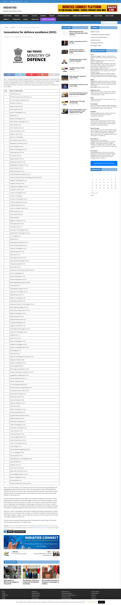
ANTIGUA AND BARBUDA (105, 141)
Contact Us (94, 598)
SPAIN (111, 134)
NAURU (92, 107)
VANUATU (109, 108)
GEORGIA (107, 113)
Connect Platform (48, 19)
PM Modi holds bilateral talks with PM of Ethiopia (78, 60)
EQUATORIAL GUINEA (112, 57)
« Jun (92, 195)
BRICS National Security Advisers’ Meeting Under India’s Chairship (78, 33)
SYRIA (110, 93)
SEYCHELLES (101, 70)
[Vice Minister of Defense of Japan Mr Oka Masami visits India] (31, 572)
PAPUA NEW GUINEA (108, 107)
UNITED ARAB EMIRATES (96, 94)
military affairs (19, 531)
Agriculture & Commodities (82, 16)
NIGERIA (101, 66)
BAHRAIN (92, 91)
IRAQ (98, 91)
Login (26, 1)
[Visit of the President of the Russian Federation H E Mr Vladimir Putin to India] (65, 111)
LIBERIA (110, 60)
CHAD (96, 57)
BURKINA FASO (106, 63)
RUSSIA (103, 114)
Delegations (98, 16)
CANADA (92, 140)
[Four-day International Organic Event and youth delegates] (65, 94)
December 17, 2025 (75, 44)
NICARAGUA (108, 153)
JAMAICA (100, 144)
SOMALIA (106, 70)
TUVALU (105, 108)
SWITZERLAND (94, 135)
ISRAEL (101, 91)
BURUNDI (102, 69)
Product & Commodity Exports (99, 37)
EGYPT (106, 60)
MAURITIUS (113, 75)
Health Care (109, 16)
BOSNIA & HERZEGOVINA (100, 120)
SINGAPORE (104, 82)
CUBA (97, 143)
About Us (93, 595)
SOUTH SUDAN (111, 70)
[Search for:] (109, 22)
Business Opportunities (15, 1)
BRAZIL (109, 155)
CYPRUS (106, 129)
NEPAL (114, 99)
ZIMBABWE (114, 76)
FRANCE (92, 131)
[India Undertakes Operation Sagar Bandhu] (65, 77)
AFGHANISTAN (94, 99)
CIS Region (34, 591)
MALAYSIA (113, 81)
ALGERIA (102, 60)
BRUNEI (95, 81)
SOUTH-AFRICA (104, 76)
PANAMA (113, 153)
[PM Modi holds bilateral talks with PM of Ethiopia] (65, 61)
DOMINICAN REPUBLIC (103, 143)
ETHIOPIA (111, 69)
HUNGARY (105, 131)
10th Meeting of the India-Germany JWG (77, 102)
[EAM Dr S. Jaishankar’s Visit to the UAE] (65, 43)
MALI (98, 66)
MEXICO (103, 153)
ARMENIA (92, 113)
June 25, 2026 (73, 36)
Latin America (35, 598)
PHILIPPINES (98, 82)
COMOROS (113, 73)
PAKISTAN (93, 100)
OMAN (92, 93)
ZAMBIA (110, 76)
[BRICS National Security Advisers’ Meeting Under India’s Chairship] (65, 33)
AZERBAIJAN (97, 113)
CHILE (112, 155)
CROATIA (113, 120)
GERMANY (96, 131)
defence (10, 531)
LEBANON (113, 91)
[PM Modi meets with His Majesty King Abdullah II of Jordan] (65, 51)
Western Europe (36, 595)
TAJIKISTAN (108, 114)
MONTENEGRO (94, 123)
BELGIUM (102, 129)
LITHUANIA (113, 122)
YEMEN (102, 94)
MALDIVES (110, 99)
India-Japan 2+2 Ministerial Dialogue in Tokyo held (11, 582)
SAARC (3, 597)
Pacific (3, 598)
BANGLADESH (100, 99)
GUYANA (102, 156)
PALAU (102, 107)
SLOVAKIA (93, 125)
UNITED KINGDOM (101, 135)
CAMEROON (104, 56)
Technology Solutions (67, 593)
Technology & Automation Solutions (100, 34)
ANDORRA (97, 129)
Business (43, 16)
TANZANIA (93, 72)
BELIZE (100, 152)
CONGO (99, 57)
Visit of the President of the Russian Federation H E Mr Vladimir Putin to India (77, 111)
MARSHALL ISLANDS (106, 105)
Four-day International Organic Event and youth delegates (78, 93)
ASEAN (92, 79)
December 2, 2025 (75, 79)
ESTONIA (100, 122)
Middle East (5, 595)
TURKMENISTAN (94, 116)
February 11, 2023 (10, 37)
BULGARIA (108, 120)
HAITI (96, 144)
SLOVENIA (97, 125)
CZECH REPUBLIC (94, 122)
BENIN (101, 63)
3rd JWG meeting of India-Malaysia (77, 68)
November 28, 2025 (75, 114)
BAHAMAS (113, 141)
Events (26, 19)
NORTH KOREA (106, 87)
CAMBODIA (100, 81)
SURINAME (93, 158)
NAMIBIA (99, 76)
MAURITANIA (93, 66)
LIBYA (113, 60)
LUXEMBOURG (104, 132)
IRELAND (114, 131)
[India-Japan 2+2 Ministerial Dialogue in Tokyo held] (12, 572)
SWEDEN (115, 134)
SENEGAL (97, 67)
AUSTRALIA (97, 84)
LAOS (109, 81)
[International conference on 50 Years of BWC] (65, 86)
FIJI (96, 105)
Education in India (95, 40)
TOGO (107, 67)
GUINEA (106, 65)
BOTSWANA (107, 73)
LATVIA (108, 122)
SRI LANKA (97, 100)
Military (30, 37)
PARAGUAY (107, 156)
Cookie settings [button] (91, 602)
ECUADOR (98, 156)
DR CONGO (104, 57)
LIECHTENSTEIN (97, 132)
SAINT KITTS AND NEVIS (107, 144)
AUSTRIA (92, 129)
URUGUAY (98, 158)
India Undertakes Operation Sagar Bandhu (77, 76)
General (26, 37)
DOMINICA (111, 143)
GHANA (103, 65)
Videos (5, 1)
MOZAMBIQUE (94, 76)
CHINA (102, 84)
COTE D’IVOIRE (94, 65)
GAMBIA (99, 65)
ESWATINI (93, 75)
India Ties (19, 37)
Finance (51, 16)
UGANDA (97, 72)
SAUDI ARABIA (105, 93)
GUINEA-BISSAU (112, 65)
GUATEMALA (93, 153)
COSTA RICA (105, 152)
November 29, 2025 (75, 96)
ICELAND (110, 131)
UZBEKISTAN (100, 116)
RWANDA (96, 70)
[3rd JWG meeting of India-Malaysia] (65, 69)
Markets (6, 19)
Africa (3, 591)
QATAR (100, 93)
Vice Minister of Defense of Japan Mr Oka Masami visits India (31, 582)
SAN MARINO (107, 134)
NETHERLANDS (110, 132)
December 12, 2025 (75, 71)
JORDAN (105, 91)
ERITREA (115, 69)
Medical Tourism (95, 31)
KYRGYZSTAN (93, 114)
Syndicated (35, 19)
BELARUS (102, 113)
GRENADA (93, 144)
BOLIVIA (105, 155)
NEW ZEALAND (113, 84)
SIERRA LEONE (102, 67)
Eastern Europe (36, 593)
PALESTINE (96, 93)
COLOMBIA (93, 156)
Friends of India (95, 591)
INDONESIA (105, 81)
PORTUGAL (101, 134)
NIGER (104, 66)
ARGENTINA (100, 155)
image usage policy (42, 527)
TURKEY (113, 93)
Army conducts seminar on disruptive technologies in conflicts (50, 582)
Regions (24, 16)
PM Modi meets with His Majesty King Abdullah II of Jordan (77, 51)
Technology (16, 19)
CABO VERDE (113, 63)
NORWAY (92, 134)
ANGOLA (103, 73)
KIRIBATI (99, 105)
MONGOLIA (99, 87)
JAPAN (108, 84)
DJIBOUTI (106, 69)
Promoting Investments (97, 43)
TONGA (101, 108)
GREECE (101, 131)
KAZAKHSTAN (112, 113)
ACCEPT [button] (101, 602)
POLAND (109, 123)
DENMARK (110, 129)
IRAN (96, 91)
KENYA (92, 70)
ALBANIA (92, 120)
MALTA (96, 134)
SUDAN (97, 62)
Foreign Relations (63, 16)
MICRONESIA (113, 105)
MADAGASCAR (103, 75)
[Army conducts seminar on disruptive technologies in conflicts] (51, 572)
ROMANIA (113, 123)
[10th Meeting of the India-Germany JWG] (65, 103)
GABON (92, 59)
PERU (111, 156)
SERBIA (101, 125)
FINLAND (115, 129)
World (17, 16)
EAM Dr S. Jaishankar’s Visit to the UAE (78, 42)
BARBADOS (93, 143)
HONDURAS (99, 153)
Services (93, 597)
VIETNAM (114, 82)
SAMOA (115, 107)
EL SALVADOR (111, 152)
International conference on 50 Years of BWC (78, 85)
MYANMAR (93, 82)
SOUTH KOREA (94, 85)
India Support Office (96, 45)
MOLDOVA (99, 114)
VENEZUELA (103, 158)
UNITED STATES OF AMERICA (101, 140)
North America (35, 597)
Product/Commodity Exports (68, 595)
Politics (34, 16)
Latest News (7, 16)
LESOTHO (97, 75)
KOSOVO (105, 122)
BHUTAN (105, 99)
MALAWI (108, 75)
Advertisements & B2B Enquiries (104, 163)
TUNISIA (101, 62)
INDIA (105, 84)
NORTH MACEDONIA (102, 123)
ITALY (92, 132)
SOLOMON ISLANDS (95, 108)
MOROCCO (93, 62)
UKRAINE (105, 125)
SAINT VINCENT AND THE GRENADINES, (102, 146)
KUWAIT (109, 91)
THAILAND (109, 82)
